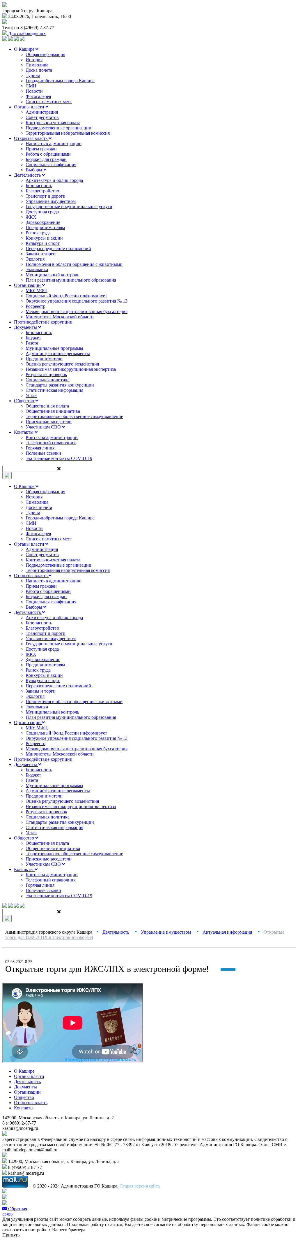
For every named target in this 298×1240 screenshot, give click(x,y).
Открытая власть (31, 138)
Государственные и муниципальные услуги (69, 206)
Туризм (33, 75)
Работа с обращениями (48, 154)
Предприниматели (44, 358)
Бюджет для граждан (46, 159)
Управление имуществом (51, 201)
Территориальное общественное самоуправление (74, 416)
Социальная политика (48, 379)
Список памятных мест (49, 101)
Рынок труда (38, 232)
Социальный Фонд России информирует (66, 295)
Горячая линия (40, 447)
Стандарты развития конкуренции (60, 384)
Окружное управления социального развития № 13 (76, 300)
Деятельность (28, 175)
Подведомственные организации (58, 127)
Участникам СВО (44, 426)
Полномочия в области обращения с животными (74, 264)
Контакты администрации (52, 437)
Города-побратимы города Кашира (60, 80)
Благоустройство (42, 190)
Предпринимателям (45, 227)
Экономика (37, 269)
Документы (26, 327)
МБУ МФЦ (37, 290)
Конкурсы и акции (44, 238)
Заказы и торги (41, 253)
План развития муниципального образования (71, 279)
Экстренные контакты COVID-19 (59, 458)
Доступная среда (42, 211)
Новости (34, 91)
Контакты (24, 432)
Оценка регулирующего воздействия (62, 363)
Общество (24, 400)
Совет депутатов (42, 117)
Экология (35, 259)
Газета (32, 342)
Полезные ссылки (43, 453)
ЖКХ (31, 217)
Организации (28, 285)
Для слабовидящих (26, 33)
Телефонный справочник (51, 442)
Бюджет (33, 337)
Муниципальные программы (54, 348)
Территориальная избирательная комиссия (68, 133)
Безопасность (39, 185)
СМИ (31, 85)
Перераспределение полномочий (58, 248)
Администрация (42, 112)
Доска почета (39, 70)
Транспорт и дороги (45, 196)
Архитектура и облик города (54, 180)
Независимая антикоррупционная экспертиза (71, 369)
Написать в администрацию (53, 143)
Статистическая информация (54, 390)
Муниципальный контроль (52, 274)
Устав (31, 395)
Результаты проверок (46, 374)
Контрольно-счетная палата (53, 122)
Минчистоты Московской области (60, 316)
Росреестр (35, 306)
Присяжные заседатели (49, 421)
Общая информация (45, 54)
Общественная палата (47, 405)
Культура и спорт (43, 243)
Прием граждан (41, 148)
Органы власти (29, 106)
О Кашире (25, 49)
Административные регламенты (58, 353)
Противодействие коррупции (43, 321)
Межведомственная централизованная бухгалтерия (76, 311)
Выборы (34, 169)
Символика (37, 64)
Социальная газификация (51, 164)
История (34, 59)
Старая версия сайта (140, 1185)
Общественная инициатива (53, 411)
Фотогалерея (38, 96)
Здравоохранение (43, 222)
